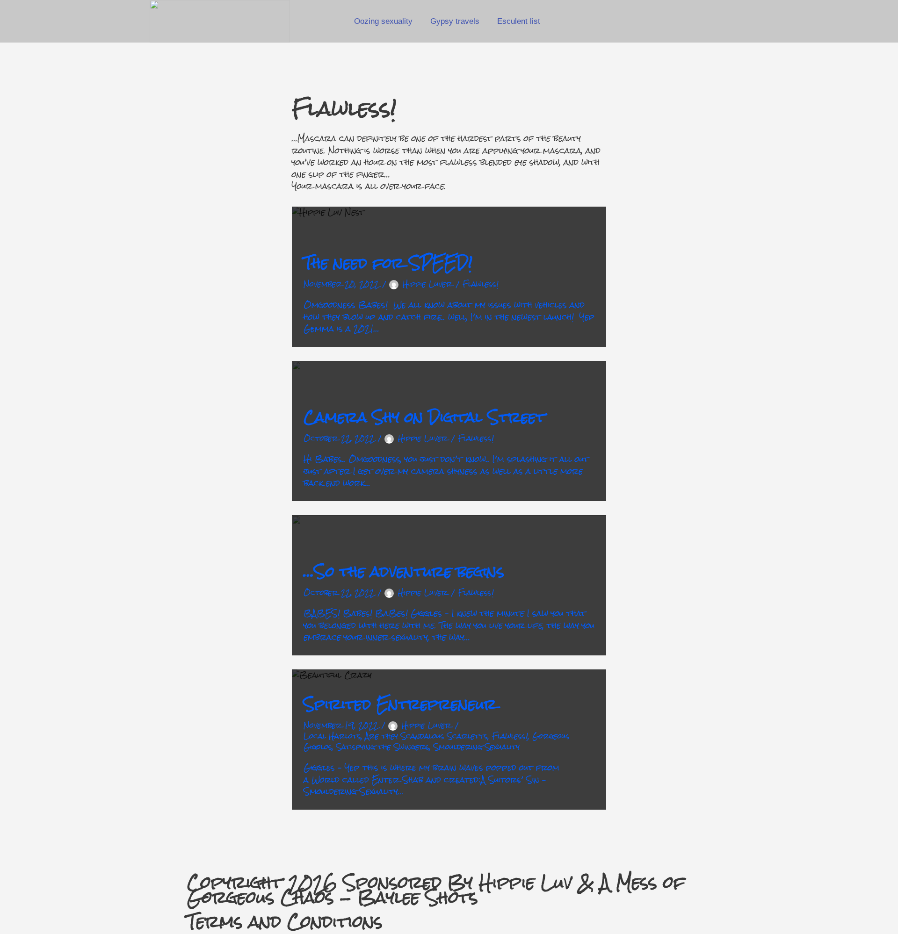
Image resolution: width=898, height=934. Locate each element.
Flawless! (481, 284)
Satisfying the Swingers (382, 747)
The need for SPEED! (388, 263)
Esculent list (518, 21)
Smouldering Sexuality (477, 747)
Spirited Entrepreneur (400, 704)
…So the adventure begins (404, 571)
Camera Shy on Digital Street (424, 417)
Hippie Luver (427, 284)
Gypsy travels (454, 21)
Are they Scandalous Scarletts (426, 736)
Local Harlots (332, 736)
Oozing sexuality (383, 21)
